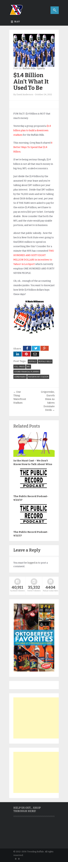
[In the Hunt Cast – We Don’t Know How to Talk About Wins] (34, 456)
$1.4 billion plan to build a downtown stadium (32, 130)
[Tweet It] (36, 348)
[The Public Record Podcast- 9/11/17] (34, 527)
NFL (28, 367)
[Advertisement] (38, 718)
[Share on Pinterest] (26, 354)
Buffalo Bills (29, 68)
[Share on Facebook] (27, 348)
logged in (32, 562)
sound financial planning (26, 372)
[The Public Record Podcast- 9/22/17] (34, 491)
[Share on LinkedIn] (17, 354)
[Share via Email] (35, 354)
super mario (20, 377)
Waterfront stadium (38, 377)
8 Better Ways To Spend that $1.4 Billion (32, 147)
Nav (17, 21)
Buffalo (32, 361)
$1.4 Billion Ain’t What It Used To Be (31, 81)
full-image (19, 367)
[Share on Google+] (44, 348)
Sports (41, 68)
